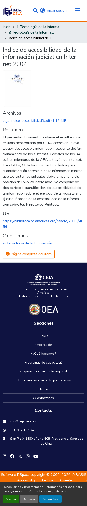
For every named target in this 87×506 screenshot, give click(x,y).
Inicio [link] (7, 26)
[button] (13, 10)
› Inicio (43, 336)
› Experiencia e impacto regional (43, 371)
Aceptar (11, 499)
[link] (43, 121)
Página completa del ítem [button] (31, 254)
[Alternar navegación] (77, 10)
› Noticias (43, 389)
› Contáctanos (43, 398)
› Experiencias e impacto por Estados (43, 380)
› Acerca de (43, 345)
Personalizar (50, 499)
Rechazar (29, 499)
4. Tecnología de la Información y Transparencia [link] (39, 26)
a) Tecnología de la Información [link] (31, 32)
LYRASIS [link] (79, 474)
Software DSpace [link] (15, 474)
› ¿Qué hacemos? (43, 353)
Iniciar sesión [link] (56, 10)
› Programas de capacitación (43, 362)
